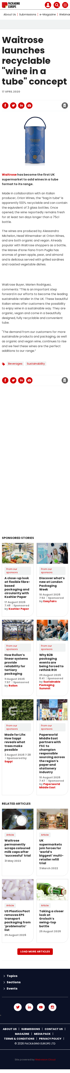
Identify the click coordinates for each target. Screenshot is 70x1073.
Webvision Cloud (45, 1059)
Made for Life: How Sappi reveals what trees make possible (15, 742)
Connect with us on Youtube (41, 1007)
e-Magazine (48, 14)
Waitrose (9, 174)
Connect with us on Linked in (29, 1007)
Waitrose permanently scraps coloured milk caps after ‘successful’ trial (17, 848)
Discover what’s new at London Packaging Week (52, 584)
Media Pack (42, 1034)
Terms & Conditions (19, 1039)
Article (10, 834)
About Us (10, 14)
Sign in (22, 97)
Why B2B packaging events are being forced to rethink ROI (51, 662)
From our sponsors (12, 570)
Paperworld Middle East (49, 785)
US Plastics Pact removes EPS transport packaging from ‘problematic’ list (17, 920)
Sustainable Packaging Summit (49, 685)
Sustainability (36, 364)
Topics (12, 976)
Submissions (27, 14)
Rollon (13, 685)
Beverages (15, 364)
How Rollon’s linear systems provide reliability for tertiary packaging (16, 664)
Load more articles (35, 951)
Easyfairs (50, 601)
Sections (14, 982)
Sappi (8, 761)
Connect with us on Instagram (52, 1007)
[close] (43, 102)
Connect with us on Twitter (18, 1007)
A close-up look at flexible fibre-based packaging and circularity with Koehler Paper (17, 587)
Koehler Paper (19, 609)
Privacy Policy (50, 1039)
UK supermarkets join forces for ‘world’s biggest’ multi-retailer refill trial (51, 851)
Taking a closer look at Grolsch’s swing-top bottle (51, 918)
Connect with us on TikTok (35, 1015)
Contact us (54, 1029)
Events (12, 988)
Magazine (22, 1034)
